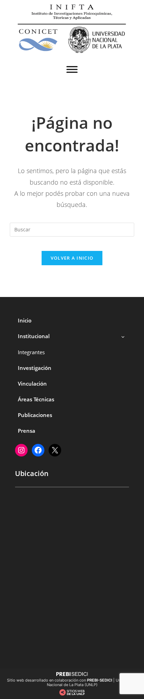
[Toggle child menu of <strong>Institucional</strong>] (123, 336)
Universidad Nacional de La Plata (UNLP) (92, 682)
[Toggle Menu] (72, 69)
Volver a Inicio (72, 258)
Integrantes (31, 352)
